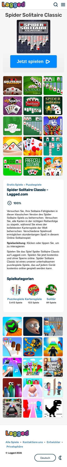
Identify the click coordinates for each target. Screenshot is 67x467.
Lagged (14, 4)
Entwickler (53, 442)
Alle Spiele (12, 442)
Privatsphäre (15, 446)
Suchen (56, 4)
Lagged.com (18, 433)
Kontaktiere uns (33, 442)
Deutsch (45, 457)
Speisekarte (63, 4)
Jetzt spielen (30, 61)
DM (60, 457)
